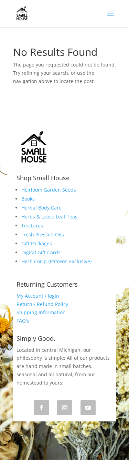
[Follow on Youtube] (88, 407)
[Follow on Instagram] (64, 407)
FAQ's (23, 320)
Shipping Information (41, 312)
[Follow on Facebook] (41, 407)
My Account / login (38, 296)
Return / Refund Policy (42, 304)
